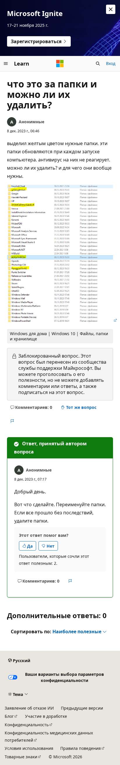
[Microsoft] (60, 63)
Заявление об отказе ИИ (29, 708)
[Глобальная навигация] (6, 63)
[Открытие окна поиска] (98, 63)
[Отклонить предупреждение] (110, 9)
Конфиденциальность (27, 724)
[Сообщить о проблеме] (12, 421)
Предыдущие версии (82, 708)
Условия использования (29, 748)
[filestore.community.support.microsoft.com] (62, 320)
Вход (110, 63)
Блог (9, 716)
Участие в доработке (46, 716)
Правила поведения (80, 748)
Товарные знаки (21, 756)
